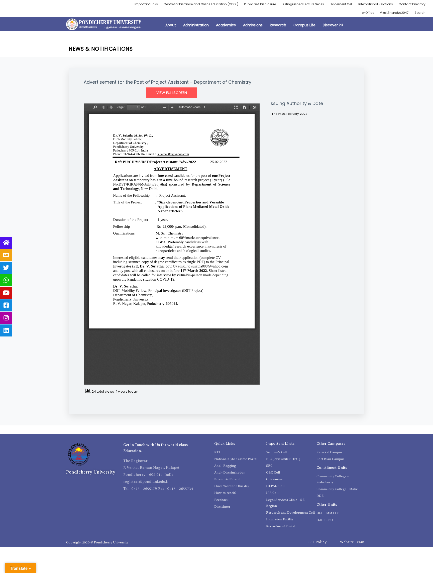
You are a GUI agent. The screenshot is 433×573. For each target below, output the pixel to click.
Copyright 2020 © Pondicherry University (97, 542)
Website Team (352, 542)
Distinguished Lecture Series (303, 4)
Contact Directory (412, 4)
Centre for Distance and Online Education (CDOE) (201, 4)
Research (278, 25)
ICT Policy (317, 542)
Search (419, 13)
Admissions (253, 25)
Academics (226, 25)
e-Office (368, 13)
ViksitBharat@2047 (394, 13)
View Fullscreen (171, 92)
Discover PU (333, 25)
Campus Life (304, 25)
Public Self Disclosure (260, 4)
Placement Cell (341, 4)
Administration (196, 25)
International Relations (375, 4)
